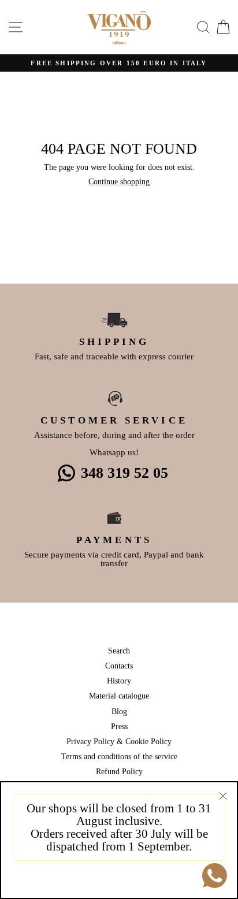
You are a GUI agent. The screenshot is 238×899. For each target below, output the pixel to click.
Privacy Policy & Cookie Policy (119, 741)
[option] (119, 63)
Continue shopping (119, 181)
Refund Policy (119, 771)
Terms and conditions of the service (119, 756)
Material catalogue (119, 695)
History (119, 680)
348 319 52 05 (124, 473)
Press (119, 726)
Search (119, 650)
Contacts (119, 665)
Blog (119, 711)
